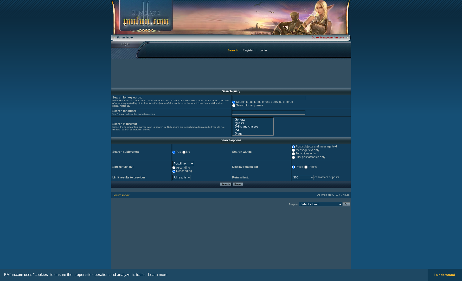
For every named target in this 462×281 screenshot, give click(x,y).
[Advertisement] (151, 242)
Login (128, 44)
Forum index (121, 195)
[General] (253, 119)
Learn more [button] (157, 275)
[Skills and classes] (253, 126)
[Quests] (253, 123)
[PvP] (253, 130)
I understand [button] (444, 275)
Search (232, 50)
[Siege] (253, 133)
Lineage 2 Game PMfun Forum (231, 17)
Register (248, 50)
